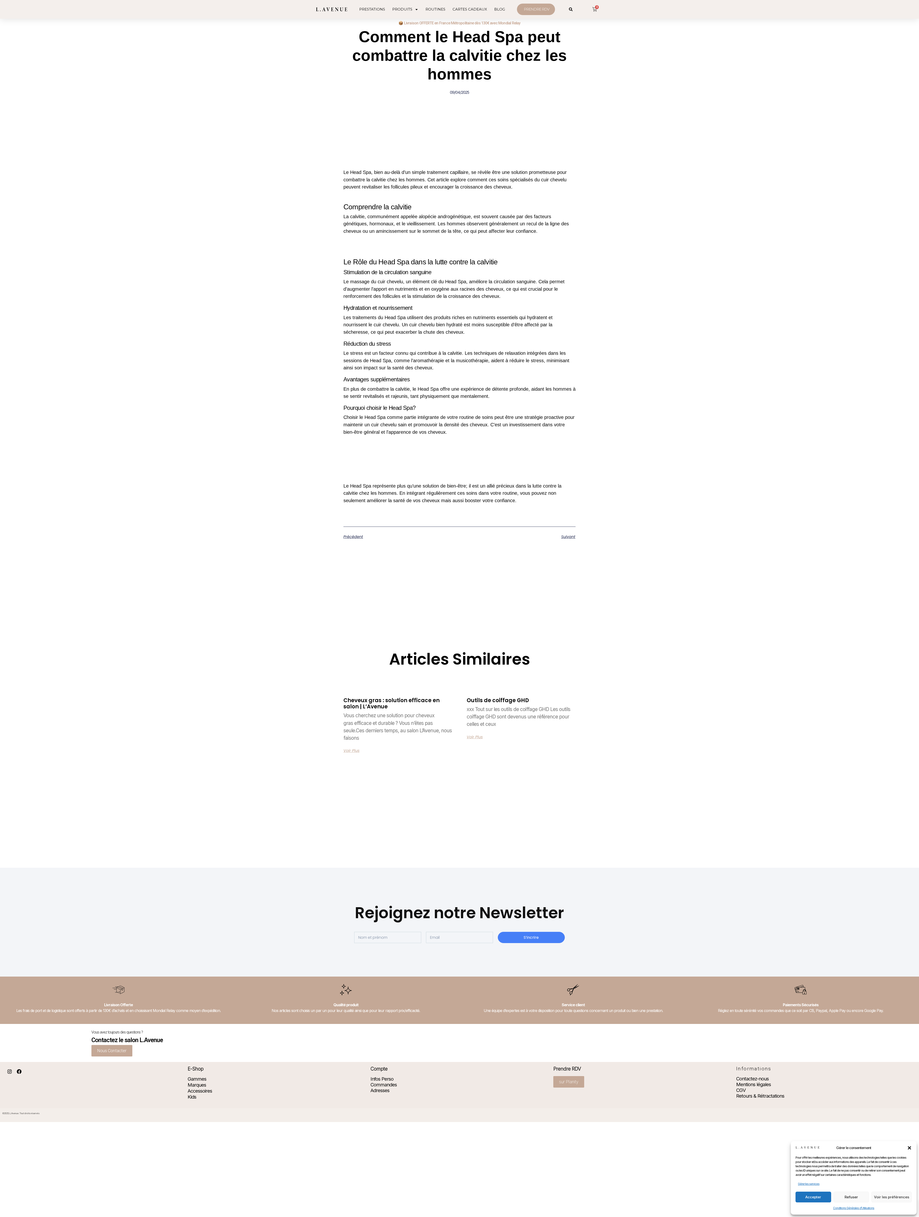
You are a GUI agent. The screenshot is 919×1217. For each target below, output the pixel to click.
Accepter (813, 1197)
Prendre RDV (567, 1069)
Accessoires (200, 1091)
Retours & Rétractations (760, 1096)
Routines (435, 9)
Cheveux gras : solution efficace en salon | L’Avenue (391, 703)
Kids (192, 1097)
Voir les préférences (891, 1197)
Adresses (379, 1090)
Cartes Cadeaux (470, 9)
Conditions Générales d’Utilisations (853, 1208)
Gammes (197, 1079)
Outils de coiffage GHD (498, 700)
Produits (402, 9)
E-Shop (195, 1069)
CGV (741, 1090)
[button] (909, 1147)
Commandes (383, 1085)
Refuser (851, 1197)
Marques (197, 1085)
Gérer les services (808, 1184)
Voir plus (351, 751)
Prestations (372, 9)
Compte (378, 1069)
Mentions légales (753, 1084)
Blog (499, 9)
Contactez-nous (752, 1079)
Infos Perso (381, 1079)
